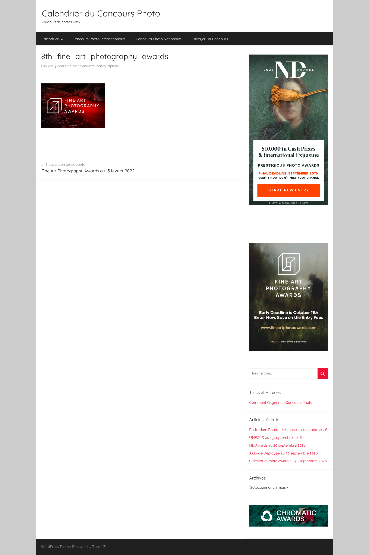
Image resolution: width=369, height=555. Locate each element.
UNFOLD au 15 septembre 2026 (275, 437)
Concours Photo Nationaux (158, 39)
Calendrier (50, 39)
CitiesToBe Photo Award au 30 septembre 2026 (288, 461)
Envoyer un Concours (210, 39)
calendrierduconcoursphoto (98, 66)
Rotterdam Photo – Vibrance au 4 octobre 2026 (288, 430)
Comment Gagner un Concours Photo (280, 402)
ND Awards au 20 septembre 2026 (277, 445)
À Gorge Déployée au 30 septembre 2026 (283, 453)
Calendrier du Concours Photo (101, 13)
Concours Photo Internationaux (99, 39)
